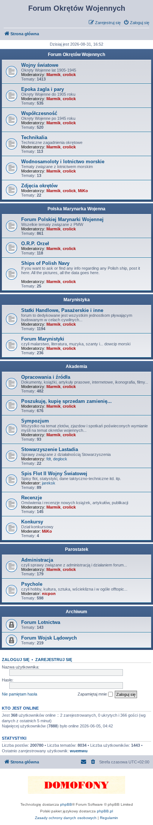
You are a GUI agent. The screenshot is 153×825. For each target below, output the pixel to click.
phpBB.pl (105, 811)
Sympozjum (35, 421)
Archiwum (76, 611)
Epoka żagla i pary (42, 89)
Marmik (53, 74)
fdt (48, 459)
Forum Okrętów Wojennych (76, 54)
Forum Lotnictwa (40, 622)
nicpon (49, 593)
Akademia (76, 366)
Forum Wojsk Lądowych (49, 638)
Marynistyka (77, 299)
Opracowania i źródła (45, 377)
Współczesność (39, 113)
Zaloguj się (15, 659)
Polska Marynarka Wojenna (76, 208)
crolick (69, 74)
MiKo (83, 190)
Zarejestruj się (53, 659)
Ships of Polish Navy (45, 263)
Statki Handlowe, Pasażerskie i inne (62, 310)
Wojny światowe (39, 65)
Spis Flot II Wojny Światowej (54, 473)
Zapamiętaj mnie (93, 694)
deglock (60, 459)
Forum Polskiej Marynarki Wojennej (62, 219)
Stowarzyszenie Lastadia (49, 449)
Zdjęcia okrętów (39, 185)
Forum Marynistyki (42, 339)
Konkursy (32, 522)
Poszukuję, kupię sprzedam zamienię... (66, 401)
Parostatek (76, 549)
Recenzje (31, 497)
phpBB (66, 804)
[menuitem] (136, 22)
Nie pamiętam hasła (19, 694)
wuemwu (79, 751)
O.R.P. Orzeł (35, 243)
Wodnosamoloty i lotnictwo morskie (62, 161)
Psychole (31, 584)
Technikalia (34, 137)
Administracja (37, 560)
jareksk (48, 483)
